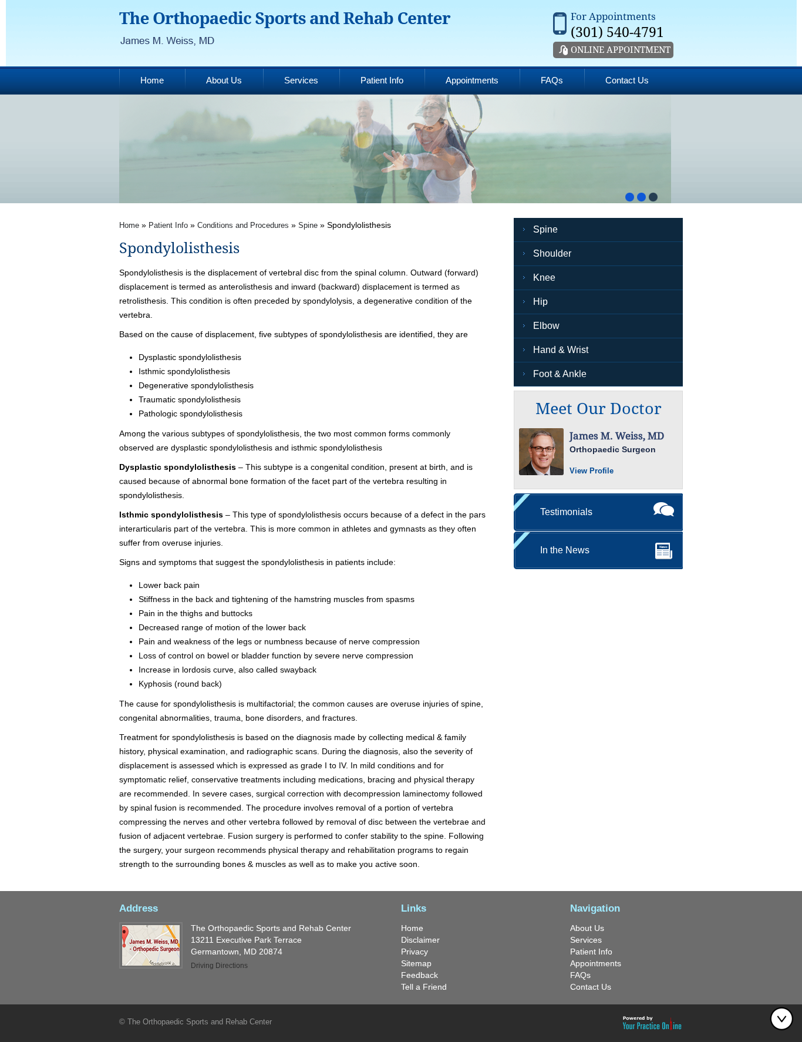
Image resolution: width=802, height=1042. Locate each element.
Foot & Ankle (560, 374)
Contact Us (627, 80)
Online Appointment (620, 50)
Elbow (546, 326)
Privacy (414, 951)
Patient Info (381, 80)
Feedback (419, 975)
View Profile (592, 470)
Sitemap (416, 963)
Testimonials (566, 512)
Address (138, 908)
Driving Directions (219, 966)
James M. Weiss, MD (617, 436)
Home (152, 80)
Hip (540, 302)
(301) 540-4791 (617, 33)
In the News (564, 550)
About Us (224, 80)
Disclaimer (420, 939)
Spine (308, 225)
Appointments (472, 80)
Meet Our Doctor (598, 408)
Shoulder (552, 253)
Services (301, 80)
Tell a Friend (424, 986)
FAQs (552, 80)
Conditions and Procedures (243, 225)
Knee (544, 278)
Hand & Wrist (560, 350)
